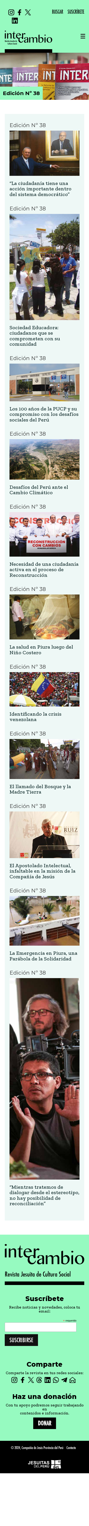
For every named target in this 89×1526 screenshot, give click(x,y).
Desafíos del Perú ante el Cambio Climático (38, 489)
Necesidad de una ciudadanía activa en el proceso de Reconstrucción (44, 569)
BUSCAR (57, 11)
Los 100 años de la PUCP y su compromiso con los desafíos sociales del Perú (44, 414)
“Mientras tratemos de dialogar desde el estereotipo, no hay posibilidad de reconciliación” (44, 1195)
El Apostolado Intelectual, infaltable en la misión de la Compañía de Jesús (42, 871)
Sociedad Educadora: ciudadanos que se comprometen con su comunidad (34, 336)
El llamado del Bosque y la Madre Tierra (40, 789)
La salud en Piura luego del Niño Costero (41, 649)
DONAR (44, 1423)
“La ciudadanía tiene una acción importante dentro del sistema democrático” (40, 189)
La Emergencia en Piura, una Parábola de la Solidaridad (43, 955)
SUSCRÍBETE (76, 11)
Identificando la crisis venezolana (35, 716)
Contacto (71, 1448)
